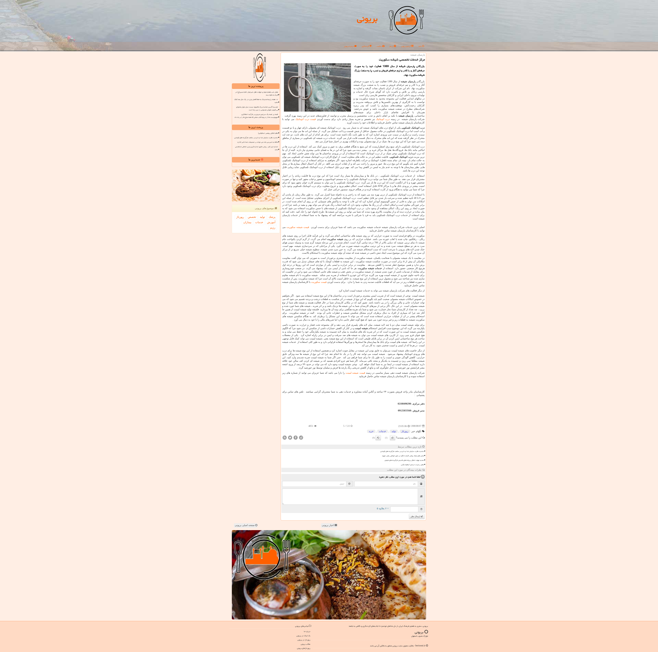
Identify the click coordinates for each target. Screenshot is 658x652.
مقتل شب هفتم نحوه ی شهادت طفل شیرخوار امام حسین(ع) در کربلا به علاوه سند (256, 93)
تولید (394, 431)
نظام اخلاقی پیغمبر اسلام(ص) (268, 133)
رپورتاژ (404, 431)
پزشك (272, 216)
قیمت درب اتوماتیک (306, 119)
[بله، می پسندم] (392, 437)
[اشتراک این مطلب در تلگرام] (301, 437)
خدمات (382, 431)
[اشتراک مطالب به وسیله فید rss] (284, 437)
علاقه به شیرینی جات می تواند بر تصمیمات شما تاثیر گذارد (257, 142)
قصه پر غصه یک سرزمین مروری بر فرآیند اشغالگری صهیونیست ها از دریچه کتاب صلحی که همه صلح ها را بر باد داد (256, 116)
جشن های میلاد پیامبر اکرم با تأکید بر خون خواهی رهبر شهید (403, 455)
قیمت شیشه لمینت (355, 373)
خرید (371, 431)
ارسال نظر (416, 516)
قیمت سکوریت (318, 282)
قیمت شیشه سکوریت (298, 227)
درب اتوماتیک (383, 119)
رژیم (392, 46)
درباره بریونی (349, 46)
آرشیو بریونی (406, 46)
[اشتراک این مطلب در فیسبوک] (295, 437)
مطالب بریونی (305, 644)
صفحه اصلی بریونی (245, 525)
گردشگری (365, 46)
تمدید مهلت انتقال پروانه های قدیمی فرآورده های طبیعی (404, 460)
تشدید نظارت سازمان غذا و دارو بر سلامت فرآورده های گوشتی (402, 451)
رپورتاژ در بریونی (303, 640)
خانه (420, 46)
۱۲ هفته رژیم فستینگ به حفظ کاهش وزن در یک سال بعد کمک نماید (256, 101)
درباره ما (307, 631)
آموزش (271, 222)
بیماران (247, 222)
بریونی (367, 18)
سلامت (379, 46)
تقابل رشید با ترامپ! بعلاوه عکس (412, 464)
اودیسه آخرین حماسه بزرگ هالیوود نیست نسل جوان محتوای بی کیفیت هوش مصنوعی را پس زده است (257, 108)
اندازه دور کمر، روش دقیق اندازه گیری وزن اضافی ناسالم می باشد (256, 148)
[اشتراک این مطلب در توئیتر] (290, 437)
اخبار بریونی (328, 525)
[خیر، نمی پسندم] (378, 437)
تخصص (252, 216)
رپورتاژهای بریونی (303, 648)
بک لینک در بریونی (303, 635)
